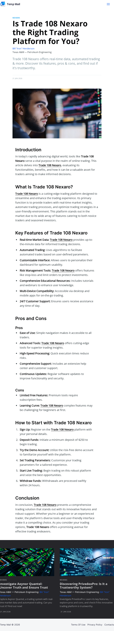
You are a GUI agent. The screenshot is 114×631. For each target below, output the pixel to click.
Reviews (16, 17)
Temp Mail (5, 624)
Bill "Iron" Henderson (23, 48)
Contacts (109, 624)
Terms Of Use (78, 624)
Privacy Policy (94, 624)
